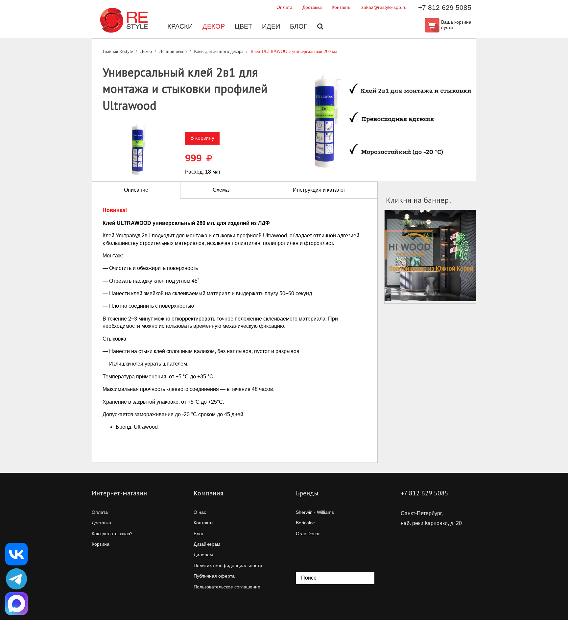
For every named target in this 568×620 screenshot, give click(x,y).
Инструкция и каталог (319, 190)
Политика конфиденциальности (228, 565)
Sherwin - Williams (315, 512)
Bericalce (305, 522)
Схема (221, 190)
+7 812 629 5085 (444, 7)
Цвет (243, 26)
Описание (136, 190)
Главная (118, 51)
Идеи (271, 26)
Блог (298, 26)
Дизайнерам (207, 544)
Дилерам (203, 554)
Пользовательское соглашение (227, 586)
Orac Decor (308, 533)
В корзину (202, 138)
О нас (200, 512)
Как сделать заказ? (112, 533)
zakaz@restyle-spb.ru (384, 7)
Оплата (284, 7)
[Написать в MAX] (16, 603)
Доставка (312, 7)
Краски (180, 26)
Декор (213, 26)
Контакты (341, 7)
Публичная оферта (214, 576)
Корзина (100, 544)
